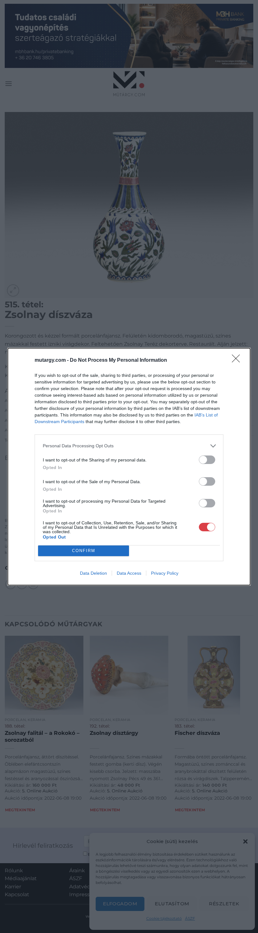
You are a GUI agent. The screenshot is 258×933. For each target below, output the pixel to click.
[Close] (238, 360)
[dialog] (129, 466)
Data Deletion (93, 573)
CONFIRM (83, 550)
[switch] (207, 459)
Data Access (129, 573)
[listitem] (129, 446)
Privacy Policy (164, 573)
